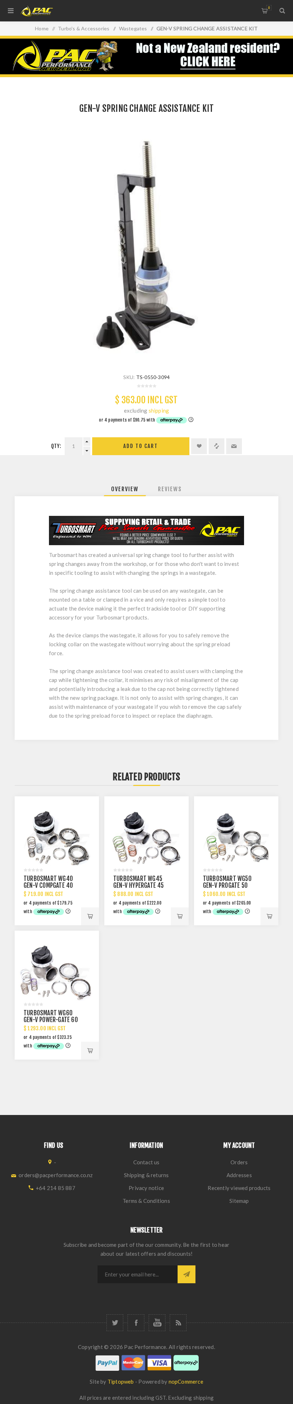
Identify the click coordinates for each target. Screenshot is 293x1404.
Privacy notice (146, 1188)
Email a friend (234, 446)
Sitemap (239, 1201)
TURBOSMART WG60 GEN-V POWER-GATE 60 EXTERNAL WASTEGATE (51, 1019)
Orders (239, 1162)
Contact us (146, 1162)
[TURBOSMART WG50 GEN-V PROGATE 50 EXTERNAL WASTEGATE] (236, 838)
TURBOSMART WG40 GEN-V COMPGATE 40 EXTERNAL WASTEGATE (50, 885)
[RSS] (178, 1322)
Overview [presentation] (125, 489)
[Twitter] (114, 1322)
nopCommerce (186, 1381)
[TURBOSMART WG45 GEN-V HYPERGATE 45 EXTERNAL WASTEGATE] (146, 838)
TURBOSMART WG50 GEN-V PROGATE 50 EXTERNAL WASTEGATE (229, 885)
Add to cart (140, 446)
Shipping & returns (146, 1175)
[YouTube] (157, 1322)
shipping (159, 410)
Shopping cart (269, 8)
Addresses (239, 1175)
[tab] (125, 489)
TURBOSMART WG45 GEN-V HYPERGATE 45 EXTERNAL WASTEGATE (140, 885)
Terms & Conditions (146, 1201)
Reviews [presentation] (170, 489)
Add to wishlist (199, 446)
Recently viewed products (239, 1188)
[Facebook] (136, 1322)
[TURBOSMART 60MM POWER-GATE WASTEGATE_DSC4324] (57, 973)
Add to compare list (216, 446)
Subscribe (186, 1274)
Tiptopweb (121, 1381)
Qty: (56, 446)
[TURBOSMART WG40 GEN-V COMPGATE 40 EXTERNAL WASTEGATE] (57, 838)
